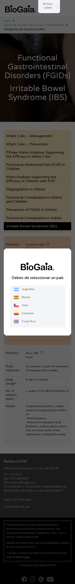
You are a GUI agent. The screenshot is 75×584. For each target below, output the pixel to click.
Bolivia (26, 297)
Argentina (28, 289)
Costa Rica (28, 321)
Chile (25, 305)
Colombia (28, 313)
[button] (66, 8)
